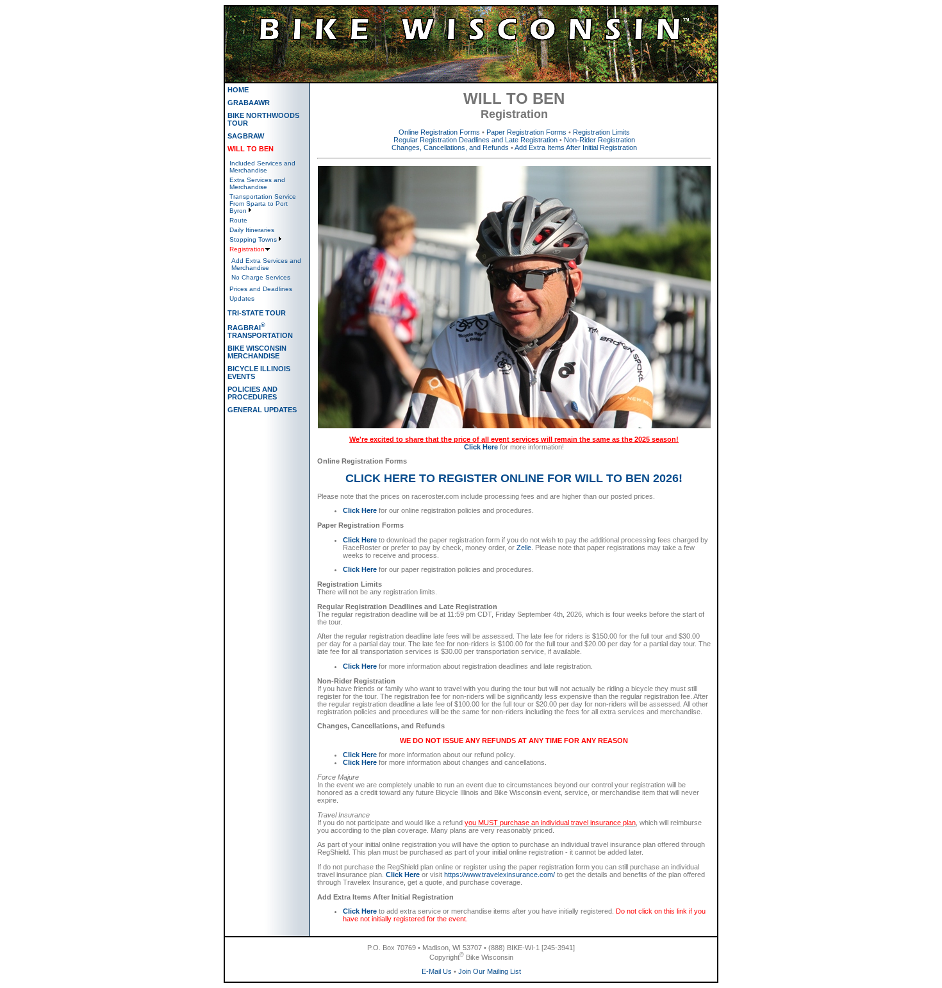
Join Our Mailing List (489, 971)
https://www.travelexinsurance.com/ (499, 874)
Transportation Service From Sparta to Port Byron (262, 203)
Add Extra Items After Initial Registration (576, 147)
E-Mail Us (437, 971)
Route (238, 220)
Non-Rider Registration (599, 140)
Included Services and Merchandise (262, 167)
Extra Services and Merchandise (257, 183)
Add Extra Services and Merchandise (266, 264)
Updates (241, 298)
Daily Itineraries (251, 229)
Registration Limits (601, 132)
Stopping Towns (253, 239)
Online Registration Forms (439, 132)
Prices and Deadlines (260, 288)
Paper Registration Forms (526, 132)
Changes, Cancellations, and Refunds (450, 147)
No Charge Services (260, 277)
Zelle (523, 547)
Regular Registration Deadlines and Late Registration (475, 140)
